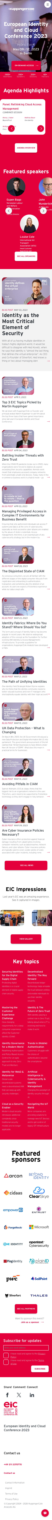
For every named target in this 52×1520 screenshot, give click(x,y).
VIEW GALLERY (26, 939)
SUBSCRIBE (40, 1369)
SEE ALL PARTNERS (26, 1309)
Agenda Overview (26, 148)
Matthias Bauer (30, 117)
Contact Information (15, 1483)
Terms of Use (11, 1494)
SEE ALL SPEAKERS (26, 256)
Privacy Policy (12, 1499)
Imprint (8, 1488)
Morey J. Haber (8, 117)
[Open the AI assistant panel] (45, 1513)
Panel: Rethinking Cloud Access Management (22, 106)
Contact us (9, 1473)
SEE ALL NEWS (26, 865)
